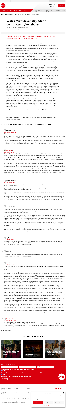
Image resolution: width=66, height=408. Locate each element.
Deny (48, 402)
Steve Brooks (29, 29)
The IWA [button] (3, 10)
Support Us (61, 5)
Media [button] (25, 10)
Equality (11, 29)
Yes (6, 370)
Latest (15, 10)
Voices (63, 10)
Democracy (16, 389)
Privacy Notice (50, 405)
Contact (28, 391)
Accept (37, 402)
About (32, 10)
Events (20, 10)
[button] (63, 393)
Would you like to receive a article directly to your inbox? (17, 369)
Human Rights (17, 29)
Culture (58, 10)
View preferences (59, 402)
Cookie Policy (45, 405)
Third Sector (35, 29)
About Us (28, 389)
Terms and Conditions (27, 401)
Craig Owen (9, 150)
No (3, 370)
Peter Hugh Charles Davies (12, 318)
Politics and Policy (38, 11)
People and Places (49, 11)
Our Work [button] (9, 10)
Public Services (17, 391)
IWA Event (22, 29)
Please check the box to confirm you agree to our (16, 376)
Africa (7, 29)
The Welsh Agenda (8, 14)
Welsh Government (42, 29)
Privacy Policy (28, 376)
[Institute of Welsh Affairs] (3, 5)
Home (2, 14)
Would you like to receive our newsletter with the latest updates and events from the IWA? (21, 372)
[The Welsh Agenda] (52, 5)
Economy (15, 392)
